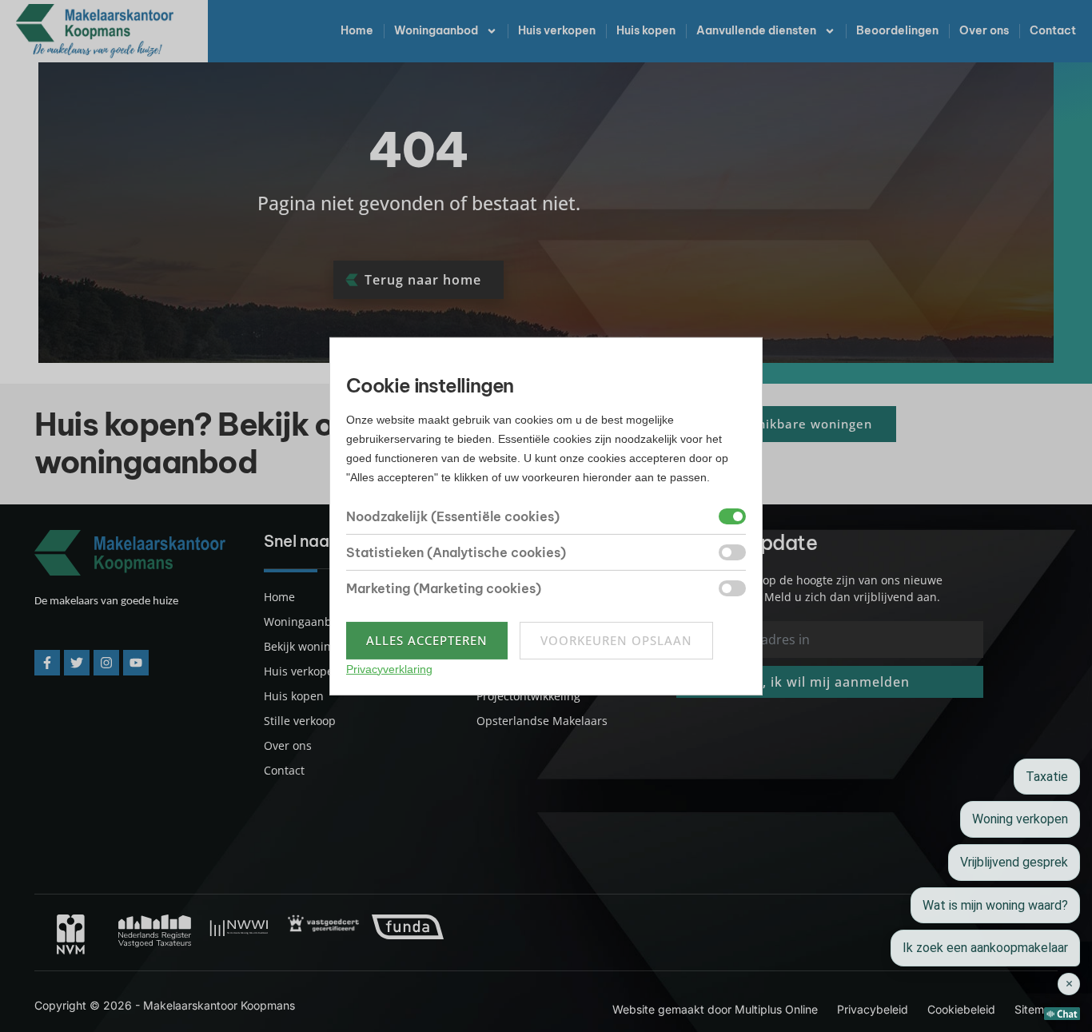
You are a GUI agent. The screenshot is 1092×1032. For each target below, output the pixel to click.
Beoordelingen (897, 30)
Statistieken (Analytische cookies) (456, 552)
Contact (1053, 30)
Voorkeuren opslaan (616, 640)
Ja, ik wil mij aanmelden (830, 682)
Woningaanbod (436, 30)
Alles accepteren (427, 640)
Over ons (984, 30)
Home (357, 30)
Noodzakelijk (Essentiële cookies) (453, 516)
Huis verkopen (557, 30)
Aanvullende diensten (756, 30)
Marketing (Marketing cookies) (443, 588)
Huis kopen (646, 30)
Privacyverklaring (389, 669)
